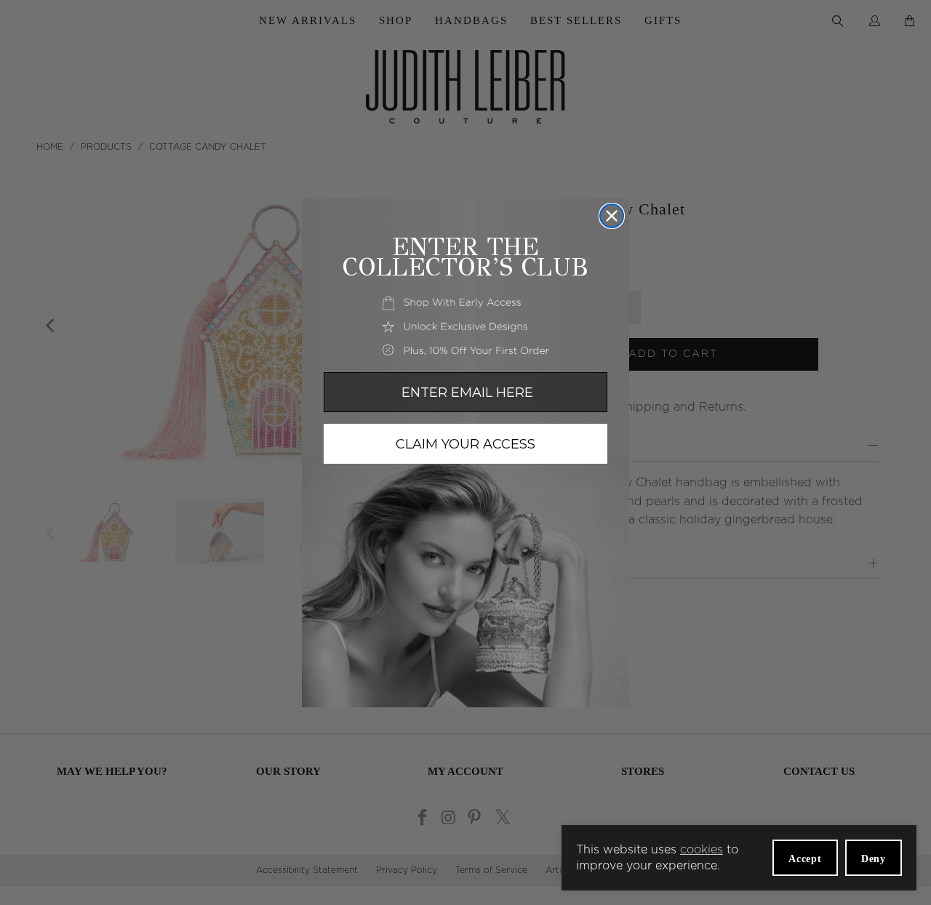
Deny (873, 858)
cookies (701, 850)
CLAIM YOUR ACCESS (465, 444)
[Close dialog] (611, 216)
